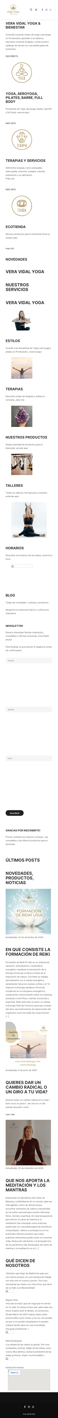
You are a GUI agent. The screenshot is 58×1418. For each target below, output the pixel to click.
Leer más (10, 1114)
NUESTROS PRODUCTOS (26, 437)
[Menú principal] (36, 10)
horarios (15, 548)
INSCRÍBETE (12, 56)
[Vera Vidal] (13, 10)
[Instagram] (46, 10)
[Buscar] (31, 10)
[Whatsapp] (50, 10)
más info (10, 248)
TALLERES (14, 485)
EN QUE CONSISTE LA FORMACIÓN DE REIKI (28, 952)
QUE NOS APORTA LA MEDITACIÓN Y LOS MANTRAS (28, 1185)
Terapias (14, 389)
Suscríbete (14, 813)
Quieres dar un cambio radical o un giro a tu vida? (27, 1087)
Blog (10, 595)
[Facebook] (42, 10)
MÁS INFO (11, 123)
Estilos (13, 341)
